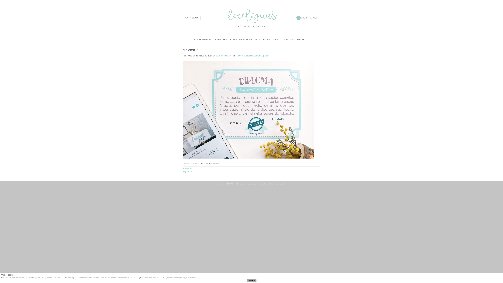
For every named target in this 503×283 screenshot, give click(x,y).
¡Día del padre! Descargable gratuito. (253, 56)
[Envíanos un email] (210, 18)
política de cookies (159, 278)
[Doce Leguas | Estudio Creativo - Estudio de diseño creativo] (252, 18)
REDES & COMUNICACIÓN (240, 40)
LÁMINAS (277, 40)
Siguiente (188, 171)
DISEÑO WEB (221, 40)
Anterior (188, 168)
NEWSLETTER (303, 40)
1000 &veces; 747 (224, 56)
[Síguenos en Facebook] (203, 18)
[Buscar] (298, 18)
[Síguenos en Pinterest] (213, 18)
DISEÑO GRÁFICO (262, 40)
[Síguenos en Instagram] (207, 18)
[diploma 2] (248, 109)
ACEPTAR (251, 281)
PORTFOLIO (289, 40)
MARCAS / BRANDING (203, 40)
